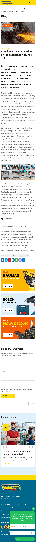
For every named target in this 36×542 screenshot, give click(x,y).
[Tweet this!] (6, 260)
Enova (8, 256)
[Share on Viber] (20, 260)
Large (20, 256)
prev (5, 447)
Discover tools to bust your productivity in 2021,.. (17, 453)
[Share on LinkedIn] (13, 260)
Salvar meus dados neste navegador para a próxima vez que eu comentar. (17, 390)
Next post (33, 403)
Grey (14, 256)
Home (3, 9)
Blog (9, 9)
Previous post (29, 403)
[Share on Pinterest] (9, 260)
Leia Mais (6, 464)
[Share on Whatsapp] (16, 260)
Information (16, 9)
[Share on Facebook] (2, 260)
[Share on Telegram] (23, 260)
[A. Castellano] (7, 2)
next (31, 447)
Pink (27, 256)
